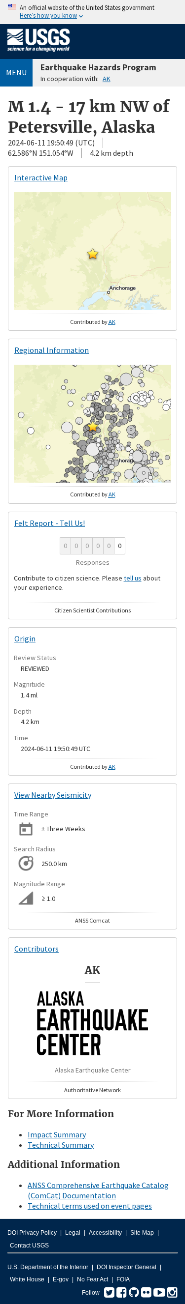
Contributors (36, 949)
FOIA (123, 1279)
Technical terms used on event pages (90, 1206)
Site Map (142, 1232)
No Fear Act (92, 1279)
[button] (93, 254)
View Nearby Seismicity (52, 795)
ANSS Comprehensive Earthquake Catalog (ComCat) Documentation (98, 1190)
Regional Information (51, 350)
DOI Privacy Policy (32, 1232)
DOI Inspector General (126, 1267)
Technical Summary (61, 1145)
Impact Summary (57, 1134)
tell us (133, 578)
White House (27, 1279)
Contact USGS (29, 1245)
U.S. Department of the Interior (47, 1267)
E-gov (61, 1279)
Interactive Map (41, 177)
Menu (16, 72)
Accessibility (105, 1232)
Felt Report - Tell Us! (49, 523)
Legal (72, 1232)
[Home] (38, 53)
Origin (25, 638)
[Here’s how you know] (92, 12)
